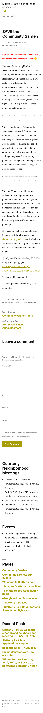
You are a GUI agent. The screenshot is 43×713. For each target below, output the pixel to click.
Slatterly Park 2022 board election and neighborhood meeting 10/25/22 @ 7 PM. (19, 633)
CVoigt (7, 42)
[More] (5, 11)
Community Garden (14, 570)
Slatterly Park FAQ (15, 602)
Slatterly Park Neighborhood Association (18, 701)
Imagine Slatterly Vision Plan (22, 586)
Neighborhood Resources (26, 302)
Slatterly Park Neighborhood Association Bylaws (21, 608)
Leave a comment (12, 45)
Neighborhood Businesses (20, 598)
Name (5, 395)
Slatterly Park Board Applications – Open (15, 642)
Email (5, 408)
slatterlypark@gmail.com (14, 239)
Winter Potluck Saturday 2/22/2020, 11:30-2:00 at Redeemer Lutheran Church (19, 662)
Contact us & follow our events (17, 576)
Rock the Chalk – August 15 (19, 647)
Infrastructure (10, 302)
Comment (6, 366)
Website (5, 420)
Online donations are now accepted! (18, 653)
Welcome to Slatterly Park (18, 582)
